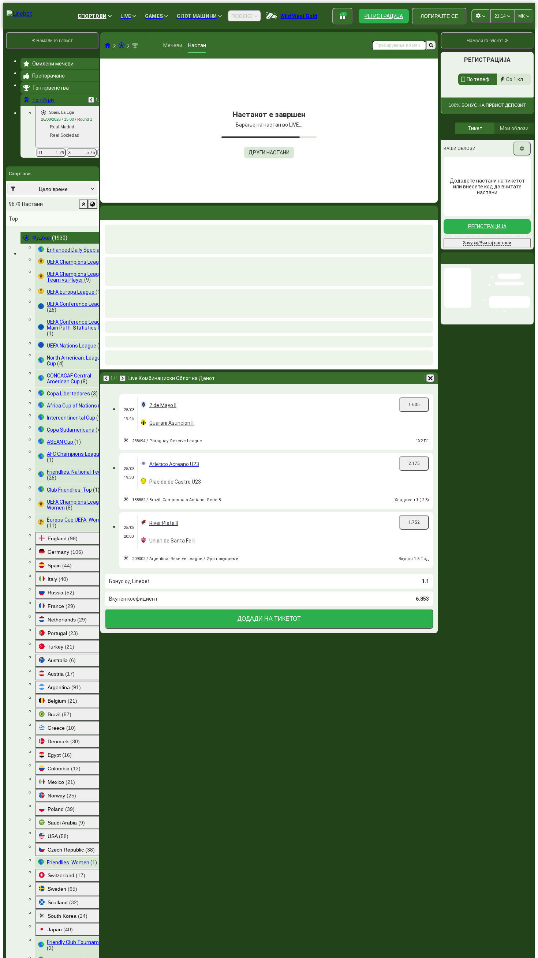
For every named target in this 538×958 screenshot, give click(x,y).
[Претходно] (91, 100)
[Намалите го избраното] (83, 204)
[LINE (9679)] (107, 45)
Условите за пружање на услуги (499, 154)
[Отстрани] (430, 378)
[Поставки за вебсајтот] (480, 16)
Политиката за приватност (472, 159)
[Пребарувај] (431, 45)
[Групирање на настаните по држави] (92, 204)
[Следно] (123, 378)
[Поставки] (522, 220)
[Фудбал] (121, 45)
